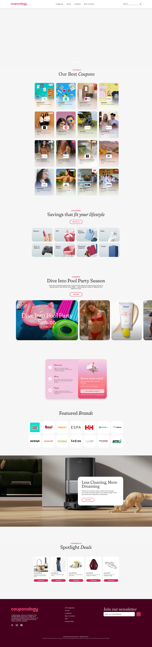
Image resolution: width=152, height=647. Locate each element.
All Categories (69, 608)
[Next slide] (147, 34)
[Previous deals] (30, 569)
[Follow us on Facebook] (21, 625)
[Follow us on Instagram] (17, 625)
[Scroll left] (74, 343)
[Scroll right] (77, 343)
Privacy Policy (100, 394)
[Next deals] (122, 569)
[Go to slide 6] (78, 62)
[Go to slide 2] (74, 62)
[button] (44, 96)
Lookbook (77, 4)
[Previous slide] (4, 34)
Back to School (89, 4)
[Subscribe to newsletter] (138, 614)
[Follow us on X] (12, 625)
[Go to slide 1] (73, 62)
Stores (68, 4)
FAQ (66, 618)
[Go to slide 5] (77, 62)
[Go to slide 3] (75, 62)
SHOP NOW (41, 580)
